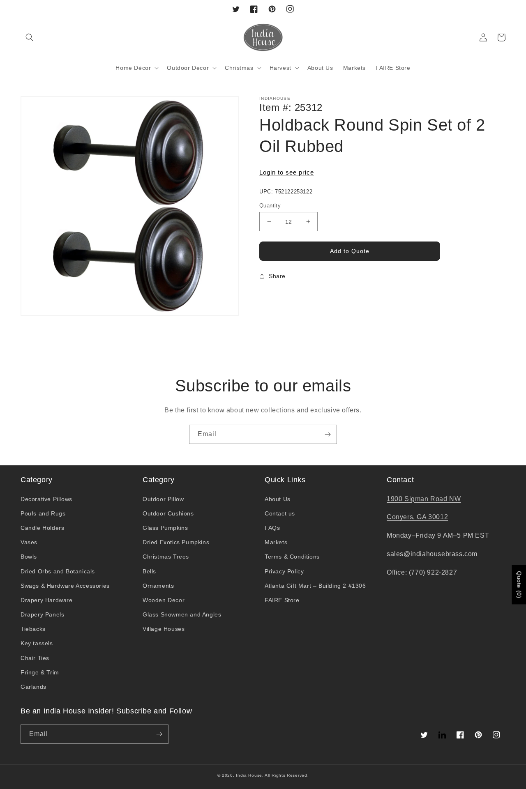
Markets (276, 542)
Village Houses (164, 629)
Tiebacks (33, 629)
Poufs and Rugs (43, 513)
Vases (29, 542)
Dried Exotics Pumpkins (176, 542)
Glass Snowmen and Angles (182, 614)
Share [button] (277, 276)
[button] (30, 37)
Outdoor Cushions (168, 513)
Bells (149, 571)
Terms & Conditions (292, 556)
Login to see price (286, 172)
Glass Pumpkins (165, 527)
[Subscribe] (327, 434)
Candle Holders (42, 527)
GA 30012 (432, 516)
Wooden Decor (164, 600)
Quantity (270, 205)
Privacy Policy (284, 571)
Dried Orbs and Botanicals (58, 571)
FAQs (272, 527)
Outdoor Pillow (163, 499)
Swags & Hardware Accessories (65, 585)
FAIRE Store (282, 600)
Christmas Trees (166, 556)
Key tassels (37, 643)
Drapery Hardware (47, 600)
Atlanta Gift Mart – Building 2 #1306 (315, 585)
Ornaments (158, 585)
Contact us (280, 513)
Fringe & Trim (40, 672)
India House (249, 775)
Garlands (33, 686)
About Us (278, 499)
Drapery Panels (42, 614)
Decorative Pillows (46, 499)
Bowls (29, 556)
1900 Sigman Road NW (424, 498)
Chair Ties (35, 658)
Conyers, (402, 516)
